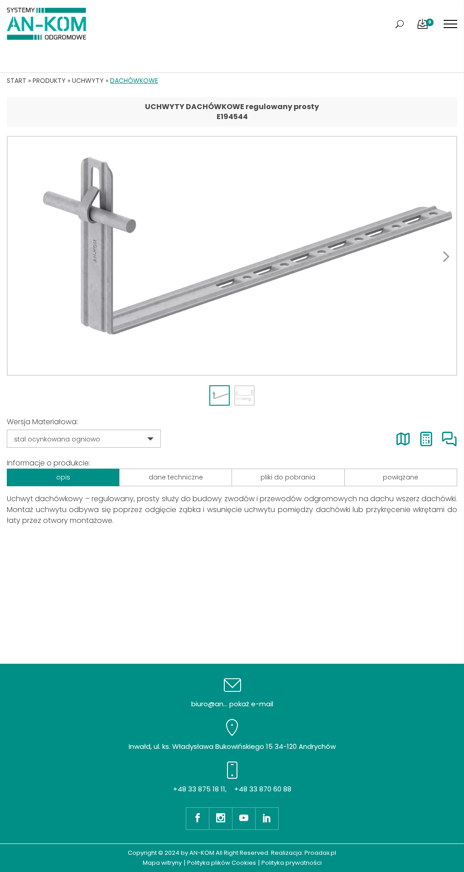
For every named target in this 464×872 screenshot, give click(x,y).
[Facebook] (197, 818)
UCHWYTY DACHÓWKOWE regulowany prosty (232, 106)
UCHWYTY (88, 80)
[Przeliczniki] (426, 439)
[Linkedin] (267, 818)
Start (16, 80)
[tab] (219, 395)
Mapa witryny (162, 862)
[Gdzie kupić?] (403, 439)
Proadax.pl (320, 852)
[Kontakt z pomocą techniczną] (449, 439)
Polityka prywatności (291, 862)
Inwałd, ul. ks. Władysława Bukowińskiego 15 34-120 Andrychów (232, 746)
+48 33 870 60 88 (262, 789)
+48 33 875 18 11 (199, 789)
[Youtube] (243, 818)
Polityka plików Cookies (221, 862)
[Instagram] (220, 818)
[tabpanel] (232, 256)
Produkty (49, 80)
